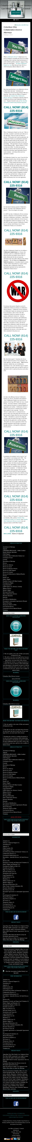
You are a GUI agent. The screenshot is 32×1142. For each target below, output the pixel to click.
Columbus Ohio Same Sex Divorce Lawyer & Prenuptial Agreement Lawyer (14, 935)
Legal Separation (7, 584)
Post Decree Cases (7, 890)
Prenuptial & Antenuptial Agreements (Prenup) (15, 601)
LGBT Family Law (7, 877)
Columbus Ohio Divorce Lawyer (11, 676)
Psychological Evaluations (9, 895)
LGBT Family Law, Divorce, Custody (12, 586)
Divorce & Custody (8, 572)
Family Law (6, 577)
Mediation (5, 879)
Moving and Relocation (9, 884)
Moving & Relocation (8, 592)
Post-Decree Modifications (9, 599)
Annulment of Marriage (9, 547)
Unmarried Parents (7, 908)
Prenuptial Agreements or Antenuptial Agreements (16, 891)
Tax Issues (5, 900)
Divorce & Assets (7, 566)
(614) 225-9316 (16, 12)
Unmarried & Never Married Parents (12, 608)
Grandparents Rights (8, 583)
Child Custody (6, 848)
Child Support (6, 554)
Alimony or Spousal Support (10, 842)
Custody (5, 559)
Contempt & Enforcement (9, 855)
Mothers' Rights (7, 882)
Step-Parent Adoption (8, 898)
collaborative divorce (12, 57)
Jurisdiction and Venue (9, 873)
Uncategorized (6, 904)
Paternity (5, 597)
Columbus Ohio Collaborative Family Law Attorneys (14, 518)
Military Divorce (7, 588)
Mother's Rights (7, 590)
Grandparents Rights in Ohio (10, 866)
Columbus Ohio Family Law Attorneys (16, 5)
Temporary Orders (7, 902)
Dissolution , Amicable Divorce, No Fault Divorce (15, 857)
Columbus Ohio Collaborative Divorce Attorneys (13, 30)
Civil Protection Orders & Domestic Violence (14, 852)
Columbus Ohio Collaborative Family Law (14, 556)
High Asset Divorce (8, 870)
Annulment (6, 844)
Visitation (5, 610)
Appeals (5, 548)
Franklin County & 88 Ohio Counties (12, 581)
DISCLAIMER (7, 533)
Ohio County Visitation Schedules (11, 886)
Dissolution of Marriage (9, 561)
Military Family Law (8, 880)
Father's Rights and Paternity (10, 864)
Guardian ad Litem (8, 868)
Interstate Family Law (8, 871)
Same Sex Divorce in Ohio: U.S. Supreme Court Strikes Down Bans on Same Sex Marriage (15, 938)
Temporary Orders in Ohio (9, 604)
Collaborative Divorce (8, 853)
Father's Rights (6, 579)
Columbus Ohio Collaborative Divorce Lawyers (16, 520)
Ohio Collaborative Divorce (10, 594)
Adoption (5, 841)
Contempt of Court (8, 557)
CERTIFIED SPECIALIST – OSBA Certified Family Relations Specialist (14, 551)
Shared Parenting (7, 603)
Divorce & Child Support (9, 570)
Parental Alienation (8, 595)
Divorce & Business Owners (10, 568)
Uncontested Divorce (8, 606)
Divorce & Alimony (8, 565)
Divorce (5, 563)
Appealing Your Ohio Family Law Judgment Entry (16, 926)
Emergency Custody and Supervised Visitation (15, 862)
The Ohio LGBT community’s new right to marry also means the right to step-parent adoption (15, 928)
